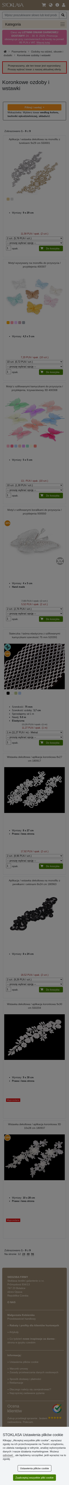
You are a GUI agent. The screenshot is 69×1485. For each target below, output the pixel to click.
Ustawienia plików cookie (34, 1468)
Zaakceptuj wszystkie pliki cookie (34, 1477)
